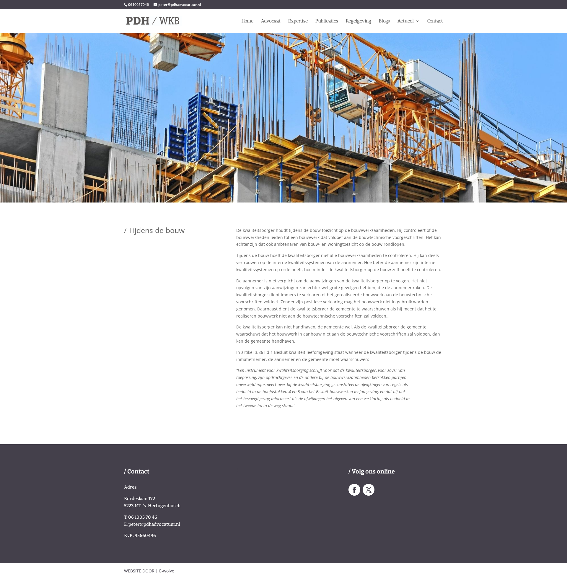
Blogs (384, 21)
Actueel (405, 21)
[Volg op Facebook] (354, 490)
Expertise (298, 21)
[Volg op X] (368, 490)
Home (247, 21)
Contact (435, 21)
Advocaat (271, 21)
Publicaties (326, 21)
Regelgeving (358, 21)
